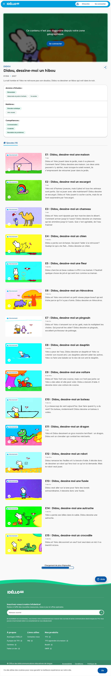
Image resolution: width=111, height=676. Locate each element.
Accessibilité (67, 664)
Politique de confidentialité (93, 665)
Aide (102, 580)
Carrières (14, 645)
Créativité (10, 128)
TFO (55, 637)
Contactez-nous (33, 637)
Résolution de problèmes (15, 132)
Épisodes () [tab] (10, 143)
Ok (102, 670)
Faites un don (14, 648)
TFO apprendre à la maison (55, 641)
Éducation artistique (13, 108)
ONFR (55, 648)
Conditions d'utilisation (79, 665)
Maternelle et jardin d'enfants (16, 96)
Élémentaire (11, 92)
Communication (12, 124)
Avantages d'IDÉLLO (14, 637)
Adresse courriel (14, 613)
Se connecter (100, 4)
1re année (34, 96)
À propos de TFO (14, 641)
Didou (7, 66)
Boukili (55, 645)
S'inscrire (85, 4)
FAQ (33, 641)
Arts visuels (11, 112)
